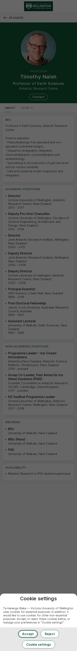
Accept (28, 634)
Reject (50, 634)
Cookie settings (38, 644)
